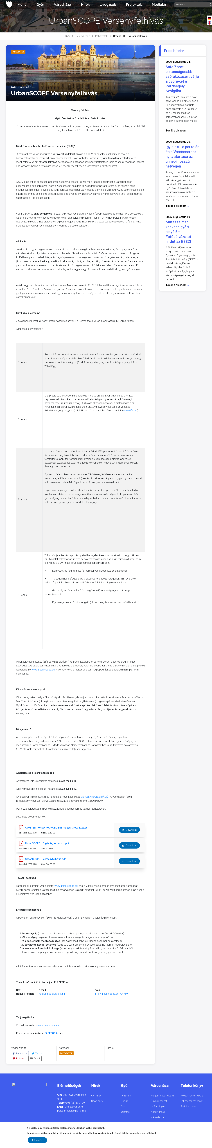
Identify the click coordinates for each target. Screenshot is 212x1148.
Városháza (62, 4)
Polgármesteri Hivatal (162, 1095)
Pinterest (20, 1058)
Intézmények (158, 1106)
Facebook (21, 1053)
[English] (209, 23)
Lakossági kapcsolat (192, 1101)
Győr (40, 4)
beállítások (107, 1133)
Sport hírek (97, 1101)
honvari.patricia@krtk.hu (52, 993)
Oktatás (125, 1111)
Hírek (85, 4)
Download (131, 829)
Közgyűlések (158, 1111)
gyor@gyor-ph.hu (74, 1106)
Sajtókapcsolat (189, 1106)
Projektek (134, 4)
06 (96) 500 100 (76, 1102)
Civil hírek (96, 1095)
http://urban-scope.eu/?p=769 (111, 993)
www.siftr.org (130, 410)
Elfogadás (37, 1140)
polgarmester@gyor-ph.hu (71, 1110)
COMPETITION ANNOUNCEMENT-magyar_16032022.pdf (57, 827)
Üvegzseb (108, 4)
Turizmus (126, 1095)
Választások (157, 1117)
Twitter (39, 1053)
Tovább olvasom (178, 130)
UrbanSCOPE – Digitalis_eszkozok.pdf (47, 843)
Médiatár (159, 4)
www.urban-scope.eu (43, 669)
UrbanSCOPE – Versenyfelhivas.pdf (45, 859)
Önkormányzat (159, 1101)
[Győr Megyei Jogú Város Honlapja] (9, 4)
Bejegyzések (83, 36)
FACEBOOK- (51, 1033)
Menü (22, 4)
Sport (124, 1106)
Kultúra (125, 1101)
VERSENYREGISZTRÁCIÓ (94, 796)
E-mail (36, 1058)
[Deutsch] (209, 18)
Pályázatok (101, 36)
